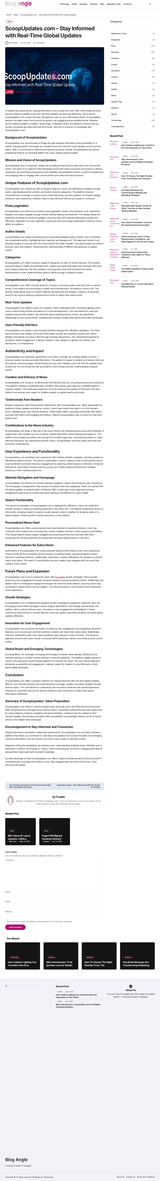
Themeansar (48, 1177)
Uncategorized (117, 126)
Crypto (114, 64)
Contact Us (127, 4)
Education (84, 4)
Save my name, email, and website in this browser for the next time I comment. (39, 921)
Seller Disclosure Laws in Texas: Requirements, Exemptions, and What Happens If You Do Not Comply (137, 239)
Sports (114, 114)
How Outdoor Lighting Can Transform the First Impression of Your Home (22, 965)
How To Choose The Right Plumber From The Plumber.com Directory (98, 965)
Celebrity (115, 58)
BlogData (36, 1177)
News (9, 21)
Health (74, 4)
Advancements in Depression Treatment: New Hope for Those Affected (135, 254)
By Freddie (13, 43)
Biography (115, 40)
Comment (10, 860)
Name (8, 892)
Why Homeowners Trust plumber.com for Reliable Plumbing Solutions (136, 162)
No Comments (39, 43)
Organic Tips (116, 102)
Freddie (60, 796)
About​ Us (120, 1177)
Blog (102, 4)
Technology (64, 4)
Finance (114, 77)
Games (114, 83)
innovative (60, 577)
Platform (115, 108)
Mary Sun (13, 841)
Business (94, 4)
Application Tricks (114, 4)
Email (8, 902)
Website (8, 911)
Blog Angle (16, 1159)
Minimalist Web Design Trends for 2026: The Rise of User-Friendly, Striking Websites (136, 208)
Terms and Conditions (146, 1177)
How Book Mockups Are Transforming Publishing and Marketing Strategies (134, 192)
